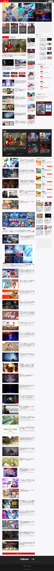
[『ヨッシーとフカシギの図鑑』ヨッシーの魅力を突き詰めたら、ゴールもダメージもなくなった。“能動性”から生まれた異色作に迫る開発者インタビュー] (39, 204)
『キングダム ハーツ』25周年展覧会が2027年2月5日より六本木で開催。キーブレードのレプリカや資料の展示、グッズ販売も (26, 428)
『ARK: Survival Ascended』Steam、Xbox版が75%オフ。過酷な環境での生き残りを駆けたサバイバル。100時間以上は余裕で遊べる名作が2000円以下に (27, 438)
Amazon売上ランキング (40, 158)
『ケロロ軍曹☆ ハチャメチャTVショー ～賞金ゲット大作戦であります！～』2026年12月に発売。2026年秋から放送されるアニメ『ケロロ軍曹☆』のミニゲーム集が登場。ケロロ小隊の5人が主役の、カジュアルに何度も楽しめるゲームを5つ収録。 (27, 420)
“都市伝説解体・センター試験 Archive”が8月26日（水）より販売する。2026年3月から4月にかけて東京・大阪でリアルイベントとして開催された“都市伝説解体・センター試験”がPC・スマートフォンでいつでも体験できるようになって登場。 (27, 504)
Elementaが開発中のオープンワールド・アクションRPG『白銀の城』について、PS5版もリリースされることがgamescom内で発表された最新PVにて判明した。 (27, 525)
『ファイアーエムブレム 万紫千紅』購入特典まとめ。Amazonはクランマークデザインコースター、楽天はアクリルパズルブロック (47, 232)
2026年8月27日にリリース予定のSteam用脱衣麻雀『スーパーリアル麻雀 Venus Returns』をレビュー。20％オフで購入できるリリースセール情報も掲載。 (26, 347)
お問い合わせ (16, 561)
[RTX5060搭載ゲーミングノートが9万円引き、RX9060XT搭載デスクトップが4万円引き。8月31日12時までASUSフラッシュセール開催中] (10, 194)
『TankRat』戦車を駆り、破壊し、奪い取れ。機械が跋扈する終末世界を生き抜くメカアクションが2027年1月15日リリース (27, 449)
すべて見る (50, 34)
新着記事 (13, 37)
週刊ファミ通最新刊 (40, 102)
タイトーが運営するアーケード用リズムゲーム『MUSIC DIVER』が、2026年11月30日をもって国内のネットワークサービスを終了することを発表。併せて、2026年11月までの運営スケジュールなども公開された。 (27, 514)
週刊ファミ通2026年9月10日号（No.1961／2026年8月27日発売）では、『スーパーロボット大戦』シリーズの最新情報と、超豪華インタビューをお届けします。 (26, 472)
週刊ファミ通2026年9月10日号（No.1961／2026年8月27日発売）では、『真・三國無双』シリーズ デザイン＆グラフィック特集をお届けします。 (27, 368)
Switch (15, 1)
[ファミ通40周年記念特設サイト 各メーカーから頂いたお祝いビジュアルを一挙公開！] (10, 493)
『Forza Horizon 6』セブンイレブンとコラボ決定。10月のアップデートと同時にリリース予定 (27, 323)
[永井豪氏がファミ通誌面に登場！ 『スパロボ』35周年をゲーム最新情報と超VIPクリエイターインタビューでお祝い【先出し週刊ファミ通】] (49, 48)
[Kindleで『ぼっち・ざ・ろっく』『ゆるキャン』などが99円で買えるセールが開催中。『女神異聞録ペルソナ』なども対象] (8, 91)
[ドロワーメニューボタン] (1, 1)
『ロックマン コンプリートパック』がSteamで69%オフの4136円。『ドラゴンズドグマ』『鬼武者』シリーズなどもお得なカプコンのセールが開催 (18, 231)
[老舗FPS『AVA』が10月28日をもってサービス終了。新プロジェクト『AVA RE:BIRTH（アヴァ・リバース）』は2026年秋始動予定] (10, 409)
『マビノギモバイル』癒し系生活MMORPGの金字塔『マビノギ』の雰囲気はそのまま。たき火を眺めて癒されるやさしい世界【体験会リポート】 (31, 99)
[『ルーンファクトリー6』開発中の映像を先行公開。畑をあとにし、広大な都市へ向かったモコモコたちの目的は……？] (31, 106)
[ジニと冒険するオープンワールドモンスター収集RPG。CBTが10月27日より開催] (10, 204)
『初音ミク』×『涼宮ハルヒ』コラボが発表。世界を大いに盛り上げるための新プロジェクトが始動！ (27, 281)
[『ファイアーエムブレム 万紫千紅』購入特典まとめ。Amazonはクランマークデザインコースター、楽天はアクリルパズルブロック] (48, 227)
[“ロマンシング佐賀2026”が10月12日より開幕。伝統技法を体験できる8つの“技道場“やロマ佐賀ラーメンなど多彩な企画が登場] (10, 545)
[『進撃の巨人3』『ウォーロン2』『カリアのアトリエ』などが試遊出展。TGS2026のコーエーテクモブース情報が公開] (8, 123)
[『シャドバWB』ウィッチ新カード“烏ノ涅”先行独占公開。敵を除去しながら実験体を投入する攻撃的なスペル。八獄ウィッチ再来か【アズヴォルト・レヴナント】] (31, 117)
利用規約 (26, 561)
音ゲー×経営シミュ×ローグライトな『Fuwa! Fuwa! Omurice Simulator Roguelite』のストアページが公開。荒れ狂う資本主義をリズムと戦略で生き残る (20, 106)
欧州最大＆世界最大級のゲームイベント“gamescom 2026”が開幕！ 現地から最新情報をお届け (20, 67)
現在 (37, 36)
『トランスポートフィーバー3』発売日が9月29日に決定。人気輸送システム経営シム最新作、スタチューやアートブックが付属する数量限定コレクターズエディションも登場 (27, 236)
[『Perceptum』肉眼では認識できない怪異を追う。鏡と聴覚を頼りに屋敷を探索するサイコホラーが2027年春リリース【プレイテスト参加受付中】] (10, 535)
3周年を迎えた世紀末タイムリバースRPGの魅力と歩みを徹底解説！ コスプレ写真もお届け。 (26, 459)
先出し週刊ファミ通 (30, 64)
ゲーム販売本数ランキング (41, 64)
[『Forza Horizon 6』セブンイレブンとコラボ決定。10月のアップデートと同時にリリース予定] (10, 325)
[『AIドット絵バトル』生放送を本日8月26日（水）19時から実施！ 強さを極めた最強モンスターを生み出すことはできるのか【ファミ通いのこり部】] (10, 273)
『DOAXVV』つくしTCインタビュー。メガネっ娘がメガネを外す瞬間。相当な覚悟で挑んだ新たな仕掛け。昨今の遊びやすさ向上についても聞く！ (20, 98)
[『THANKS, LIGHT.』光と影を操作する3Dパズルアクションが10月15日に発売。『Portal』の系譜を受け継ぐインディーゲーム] (10, 357)
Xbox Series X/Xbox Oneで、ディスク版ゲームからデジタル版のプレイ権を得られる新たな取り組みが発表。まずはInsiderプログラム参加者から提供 (8, 68)
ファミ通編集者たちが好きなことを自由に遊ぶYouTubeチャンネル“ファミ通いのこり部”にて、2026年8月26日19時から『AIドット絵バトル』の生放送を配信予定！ (27, 273)
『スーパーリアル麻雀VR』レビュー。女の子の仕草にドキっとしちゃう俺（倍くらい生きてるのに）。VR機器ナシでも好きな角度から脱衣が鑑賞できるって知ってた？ (42, 58)
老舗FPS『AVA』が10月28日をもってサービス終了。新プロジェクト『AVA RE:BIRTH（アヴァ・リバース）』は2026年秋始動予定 (27, 407)
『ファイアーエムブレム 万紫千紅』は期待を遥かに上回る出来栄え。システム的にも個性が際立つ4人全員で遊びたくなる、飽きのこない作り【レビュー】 (47, 209)
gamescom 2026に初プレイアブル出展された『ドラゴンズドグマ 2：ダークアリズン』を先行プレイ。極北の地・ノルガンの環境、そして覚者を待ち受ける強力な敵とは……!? (27, 173)
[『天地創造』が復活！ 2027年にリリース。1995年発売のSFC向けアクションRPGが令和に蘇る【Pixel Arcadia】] (31, 84)
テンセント (20, 203)
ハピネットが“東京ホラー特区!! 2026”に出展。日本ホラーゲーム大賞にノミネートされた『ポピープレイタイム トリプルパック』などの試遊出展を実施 (26, 396)
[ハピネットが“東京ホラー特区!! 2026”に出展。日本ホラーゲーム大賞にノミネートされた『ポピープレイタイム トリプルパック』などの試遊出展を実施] (10, 399)
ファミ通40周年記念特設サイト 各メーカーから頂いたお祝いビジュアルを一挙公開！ (26, 491)
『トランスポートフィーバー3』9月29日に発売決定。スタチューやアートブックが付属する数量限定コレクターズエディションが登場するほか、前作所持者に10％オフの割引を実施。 (27, 239)
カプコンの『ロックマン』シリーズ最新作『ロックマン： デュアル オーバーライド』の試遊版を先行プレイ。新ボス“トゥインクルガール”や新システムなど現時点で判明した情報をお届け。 (27, 163)
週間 (42, 36)
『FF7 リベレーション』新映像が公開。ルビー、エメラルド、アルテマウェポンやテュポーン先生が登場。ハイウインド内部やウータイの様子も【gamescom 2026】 (31, 56)
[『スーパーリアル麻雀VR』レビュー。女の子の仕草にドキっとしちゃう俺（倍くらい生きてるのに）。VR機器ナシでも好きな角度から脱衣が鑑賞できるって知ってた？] (49, 57)
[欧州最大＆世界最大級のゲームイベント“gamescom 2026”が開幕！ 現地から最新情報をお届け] (20, 62)
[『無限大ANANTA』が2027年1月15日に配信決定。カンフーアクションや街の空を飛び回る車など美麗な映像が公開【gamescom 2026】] (22, 25)
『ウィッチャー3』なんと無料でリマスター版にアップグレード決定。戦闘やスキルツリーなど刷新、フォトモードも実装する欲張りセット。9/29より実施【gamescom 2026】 (31, 30)
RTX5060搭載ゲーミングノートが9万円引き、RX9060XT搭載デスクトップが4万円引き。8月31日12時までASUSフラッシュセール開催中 (27, 191)
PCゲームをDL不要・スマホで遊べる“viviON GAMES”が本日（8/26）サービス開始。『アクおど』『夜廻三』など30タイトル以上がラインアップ (26, 291)
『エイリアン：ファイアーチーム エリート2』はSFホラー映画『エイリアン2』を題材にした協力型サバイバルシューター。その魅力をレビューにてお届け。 (27, 305)
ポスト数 (48, 36)
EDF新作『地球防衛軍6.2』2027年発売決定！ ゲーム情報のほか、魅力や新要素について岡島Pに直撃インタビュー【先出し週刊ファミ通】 (31, 67)
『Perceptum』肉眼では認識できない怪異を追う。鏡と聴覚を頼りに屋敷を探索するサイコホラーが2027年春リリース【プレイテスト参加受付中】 (27, 533)
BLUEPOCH (20, 460)
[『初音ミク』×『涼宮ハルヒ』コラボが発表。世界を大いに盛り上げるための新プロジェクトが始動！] (10, 283)
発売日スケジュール (23, 1)
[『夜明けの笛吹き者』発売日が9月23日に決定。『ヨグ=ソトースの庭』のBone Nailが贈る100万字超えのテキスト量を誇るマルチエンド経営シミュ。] (8, 83)
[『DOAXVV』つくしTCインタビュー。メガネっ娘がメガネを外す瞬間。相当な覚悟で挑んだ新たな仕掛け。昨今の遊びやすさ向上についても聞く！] (8, 99)
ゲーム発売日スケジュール (41, 94)
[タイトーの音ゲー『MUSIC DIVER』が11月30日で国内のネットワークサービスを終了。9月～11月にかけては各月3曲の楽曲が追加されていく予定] (10, 514)
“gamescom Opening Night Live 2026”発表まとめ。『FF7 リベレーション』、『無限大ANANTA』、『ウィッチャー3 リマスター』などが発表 (14, 30)
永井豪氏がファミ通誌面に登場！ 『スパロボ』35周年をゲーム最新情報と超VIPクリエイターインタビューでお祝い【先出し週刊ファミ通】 (42, 49)
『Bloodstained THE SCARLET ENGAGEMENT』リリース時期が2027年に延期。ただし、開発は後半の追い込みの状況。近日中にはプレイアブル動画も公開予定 (45, 151)
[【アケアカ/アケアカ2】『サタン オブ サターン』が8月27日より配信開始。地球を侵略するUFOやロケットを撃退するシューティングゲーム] (10, 388)
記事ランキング (39, 34)
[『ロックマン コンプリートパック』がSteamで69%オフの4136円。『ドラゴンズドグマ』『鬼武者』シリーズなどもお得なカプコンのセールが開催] (18, 219)
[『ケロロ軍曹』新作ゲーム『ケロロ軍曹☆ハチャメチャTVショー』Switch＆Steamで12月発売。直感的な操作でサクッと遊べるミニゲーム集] (10, 420)
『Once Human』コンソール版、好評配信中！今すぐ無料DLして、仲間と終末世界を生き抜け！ (27, 375)
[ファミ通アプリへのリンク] (24, 565)
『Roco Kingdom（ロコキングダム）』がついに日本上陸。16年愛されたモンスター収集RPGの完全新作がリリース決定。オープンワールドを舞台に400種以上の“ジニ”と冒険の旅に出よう (6, 30)
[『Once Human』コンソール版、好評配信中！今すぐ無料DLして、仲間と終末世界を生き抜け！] (10, 378)
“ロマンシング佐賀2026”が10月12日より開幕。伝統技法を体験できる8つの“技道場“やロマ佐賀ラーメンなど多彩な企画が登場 (27, 543)
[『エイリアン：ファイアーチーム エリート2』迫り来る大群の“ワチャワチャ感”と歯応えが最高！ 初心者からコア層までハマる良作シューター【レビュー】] (10, 304)
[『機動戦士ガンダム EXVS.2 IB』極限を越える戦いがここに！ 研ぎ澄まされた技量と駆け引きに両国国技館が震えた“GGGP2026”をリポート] (31, 73)
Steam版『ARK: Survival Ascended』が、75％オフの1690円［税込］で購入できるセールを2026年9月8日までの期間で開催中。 (27, 440)
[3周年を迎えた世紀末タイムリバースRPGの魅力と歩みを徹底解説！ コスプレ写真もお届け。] (10, 462)
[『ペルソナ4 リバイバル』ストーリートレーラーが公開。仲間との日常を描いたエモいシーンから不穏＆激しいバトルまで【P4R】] (14, 46)
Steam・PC (37, 98)
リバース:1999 (21, 457)
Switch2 (12, 1)
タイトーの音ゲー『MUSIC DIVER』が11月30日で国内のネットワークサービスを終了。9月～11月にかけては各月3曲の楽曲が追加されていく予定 (27, 512)
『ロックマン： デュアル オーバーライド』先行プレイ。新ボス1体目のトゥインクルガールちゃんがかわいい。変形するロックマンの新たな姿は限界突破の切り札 (18, 16)
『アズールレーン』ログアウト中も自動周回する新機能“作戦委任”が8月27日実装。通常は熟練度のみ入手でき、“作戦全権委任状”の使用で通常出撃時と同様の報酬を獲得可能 (20, 114)
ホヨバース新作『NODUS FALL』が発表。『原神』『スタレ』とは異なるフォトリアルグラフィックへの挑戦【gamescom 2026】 (31, 45)
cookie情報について (34, 561)
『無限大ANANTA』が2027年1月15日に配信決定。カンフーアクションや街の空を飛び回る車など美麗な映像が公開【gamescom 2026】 (23, 30)
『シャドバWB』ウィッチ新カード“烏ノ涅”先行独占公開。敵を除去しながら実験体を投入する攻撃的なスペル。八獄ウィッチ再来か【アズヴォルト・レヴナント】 (31, 122)
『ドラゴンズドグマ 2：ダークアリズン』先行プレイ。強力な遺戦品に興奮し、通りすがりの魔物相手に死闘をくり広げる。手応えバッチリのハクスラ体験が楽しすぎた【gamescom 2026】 (43, 10)
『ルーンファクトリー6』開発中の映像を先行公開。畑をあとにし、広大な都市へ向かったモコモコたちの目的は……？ (31, 111)
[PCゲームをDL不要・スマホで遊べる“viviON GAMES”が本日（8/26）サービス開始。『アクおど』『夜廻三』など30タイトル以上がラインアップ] (10, 294)
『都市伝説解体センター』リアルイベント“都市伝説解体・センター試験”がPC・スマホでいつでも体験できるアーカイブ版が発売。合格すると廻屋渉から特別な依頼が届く (27, 501)
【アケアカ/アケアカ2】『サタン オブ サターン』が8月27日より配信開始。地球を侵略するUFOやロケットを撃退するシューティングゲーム (27, 386)
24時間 (40, 36)
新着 (10, 1)
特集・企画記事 (36, 1)
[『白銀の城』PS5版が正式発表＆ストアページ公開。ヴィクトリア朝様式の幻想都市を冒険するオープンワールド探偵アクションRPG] (10, 524)
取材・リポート (17, 65)
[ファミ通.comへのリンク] (5, 1)
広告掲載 (38, 561)
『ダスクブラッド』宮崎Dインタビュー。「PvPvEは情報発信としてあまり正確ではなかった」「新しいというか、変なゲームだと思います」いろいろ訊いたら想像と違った (48, 220)
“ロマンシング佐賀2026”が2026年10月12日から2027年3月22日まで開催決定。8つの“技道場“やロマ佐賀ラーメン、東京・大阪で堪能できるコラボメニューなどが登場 (27, 546)
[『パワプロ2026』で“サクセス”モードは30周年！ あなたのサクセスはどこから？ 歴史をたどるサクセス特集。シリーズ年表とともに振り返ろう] (39, 216)
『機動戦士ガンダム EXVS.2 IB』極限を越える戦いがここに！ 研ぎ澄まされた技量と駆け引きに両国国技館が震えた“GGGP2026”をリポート (31, 78)
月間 (45, 36)
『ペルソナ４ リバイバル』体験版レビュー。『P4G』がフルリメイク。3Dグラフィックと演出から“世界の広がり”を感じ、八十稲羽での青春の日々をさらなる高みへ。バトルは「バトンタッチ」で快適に (43, 19)
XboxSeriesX (42, 98)
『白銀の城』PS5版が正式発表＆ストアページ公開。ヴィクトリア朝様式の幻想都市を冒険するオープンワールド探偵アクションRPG (26, 522)
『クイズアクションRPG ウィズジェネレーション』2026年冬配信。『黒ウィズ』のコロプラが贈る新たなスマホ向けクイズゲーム (18, 265)
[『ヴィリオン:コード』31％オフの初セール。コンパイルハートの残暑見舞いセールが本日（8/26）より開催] (10, 483)
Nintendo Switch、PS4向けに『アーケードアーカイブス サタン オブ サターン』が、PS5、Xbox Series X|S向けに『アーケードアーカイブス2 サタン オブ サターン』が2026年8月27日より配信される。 (26, 389)
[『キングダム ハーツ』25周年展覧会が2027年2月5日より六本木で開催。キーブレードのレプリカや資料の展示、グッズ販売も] (10, 430)
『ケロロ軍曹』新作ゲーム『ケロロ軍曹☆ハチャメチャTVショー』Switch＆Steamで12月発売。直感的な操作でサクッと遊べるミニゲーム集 (27, 417)
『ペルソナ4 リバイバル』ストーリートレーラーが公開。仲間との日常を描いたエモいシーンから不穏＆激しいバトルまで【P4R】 (14, 55)
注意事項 (29, 561)
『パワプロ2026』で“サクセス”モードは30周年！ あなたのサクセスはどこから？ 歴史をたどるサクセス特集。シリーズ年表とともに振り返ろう (39, 220)
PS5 (16, 1)
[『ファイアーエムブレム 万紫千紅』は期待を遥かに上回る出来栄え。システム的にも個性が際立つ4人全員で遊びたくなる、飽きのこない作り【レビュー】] (48, 204)
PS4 (47, 96)
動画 (32, 1)
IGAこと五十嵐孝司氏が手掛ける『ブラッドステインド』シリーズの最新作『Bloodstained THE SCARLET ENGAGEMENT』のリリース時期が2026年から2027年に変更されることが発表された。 (27, 184)
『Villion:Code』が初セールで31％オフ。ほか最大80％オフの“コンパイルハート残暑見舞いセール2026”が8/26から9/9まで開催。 (27, 481)
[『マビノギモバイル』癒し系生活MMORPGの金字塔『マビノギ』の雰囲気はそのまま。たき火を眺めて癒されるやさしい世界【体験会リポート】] (31, 94)
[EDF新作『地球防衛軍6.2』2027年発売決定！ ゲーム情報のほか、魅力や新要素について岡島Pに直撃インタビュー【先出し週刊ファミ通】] (31, 62)
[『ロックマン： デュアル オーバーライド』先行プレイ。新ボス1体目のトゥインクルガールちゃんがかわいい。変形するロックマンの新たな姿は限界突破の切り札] (45, 136)
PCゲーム (19, 1)
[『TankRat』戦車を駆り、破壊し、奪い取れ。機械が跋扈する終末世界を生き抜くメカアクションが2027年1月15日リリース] (10, 451)
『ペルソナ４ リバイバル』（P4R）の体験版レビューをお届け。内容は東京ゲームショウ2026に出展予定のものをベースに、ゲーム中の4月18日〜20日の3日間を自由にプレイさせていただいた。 (27, 336)
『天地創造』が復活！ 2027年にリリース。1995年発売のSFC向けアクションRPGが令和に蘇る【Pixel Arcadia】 (31, 88)
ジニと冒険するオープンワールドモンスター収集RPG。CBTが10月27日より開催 (26, 202)
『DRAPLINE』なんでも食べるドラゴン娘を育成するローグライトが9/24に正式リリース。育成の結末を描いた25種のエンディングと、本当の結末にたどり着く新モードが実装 (27, 312)
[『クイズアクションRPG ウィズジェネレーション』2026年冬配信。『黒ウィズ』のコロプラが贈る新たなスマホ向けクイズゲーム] (18, 254)
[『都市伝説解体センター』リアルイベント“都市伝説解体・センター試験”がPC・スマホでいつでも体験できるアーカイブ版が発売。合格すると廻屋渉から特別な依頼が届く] (10, 503)
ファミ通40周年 (22, 489)
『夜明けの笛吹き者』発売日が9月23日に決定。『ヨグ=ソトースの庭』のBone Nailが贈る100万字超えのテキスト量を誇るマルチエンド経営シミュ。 (20, 81)
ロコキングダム (22, 200)
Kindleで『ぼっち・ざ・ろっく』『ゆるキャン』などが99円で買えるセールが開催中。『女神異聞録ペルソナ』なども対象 (20, 89)
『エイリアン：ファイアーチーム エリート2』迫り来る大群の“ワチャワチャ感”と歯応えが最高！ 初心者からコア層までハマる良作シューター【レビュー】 (27, 302)
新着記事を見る (18, 553)
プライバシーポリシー (21, 561)
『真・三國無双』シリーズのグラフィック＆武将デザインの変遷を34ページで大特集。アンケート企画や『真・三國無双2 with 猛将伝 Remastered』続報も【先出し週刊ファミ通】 (26, 365)
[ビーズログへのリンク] (30, 565)
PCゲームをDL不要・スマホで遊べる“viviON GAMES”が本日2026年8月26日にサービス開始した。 (27, 294)
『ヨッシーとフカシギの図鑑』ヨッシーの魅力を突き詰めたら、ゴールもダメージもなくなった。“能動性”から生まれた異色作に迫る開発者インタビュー (39, 209)
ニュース (31, 1)
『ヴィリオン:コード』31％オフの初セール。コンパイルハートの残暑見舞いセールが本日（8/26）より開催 (27, 480)
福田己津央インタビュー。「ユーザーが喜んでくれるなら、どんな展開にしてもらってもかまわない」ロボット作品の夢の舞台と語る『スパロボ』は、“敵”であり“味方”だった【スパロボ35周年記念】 (39, 232)
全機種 (37, 96)
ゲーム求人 (27, 1)
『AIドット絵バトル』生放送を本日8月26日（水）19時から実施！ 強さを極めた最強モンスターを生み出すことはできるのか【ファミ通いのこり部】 (27, 271)
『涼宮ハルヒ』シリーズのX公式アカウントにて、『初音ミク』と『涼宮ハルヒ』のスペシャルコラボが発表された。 (27, 282)
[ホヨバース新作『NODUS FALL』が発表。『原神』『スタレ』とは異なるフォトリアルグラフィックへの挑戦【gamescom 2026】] (31, 40)
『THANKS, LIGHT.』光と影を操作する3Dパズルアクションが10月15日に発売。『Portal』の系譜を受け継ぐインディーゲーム (27, 354)
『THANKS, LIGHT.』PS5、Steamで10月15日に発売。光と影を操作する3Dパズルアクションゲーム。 (27, 357)
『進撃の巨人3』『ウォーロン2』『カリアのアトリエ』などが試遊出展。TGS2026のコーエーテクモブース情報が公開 (20, 122)
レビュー (37, 8)
